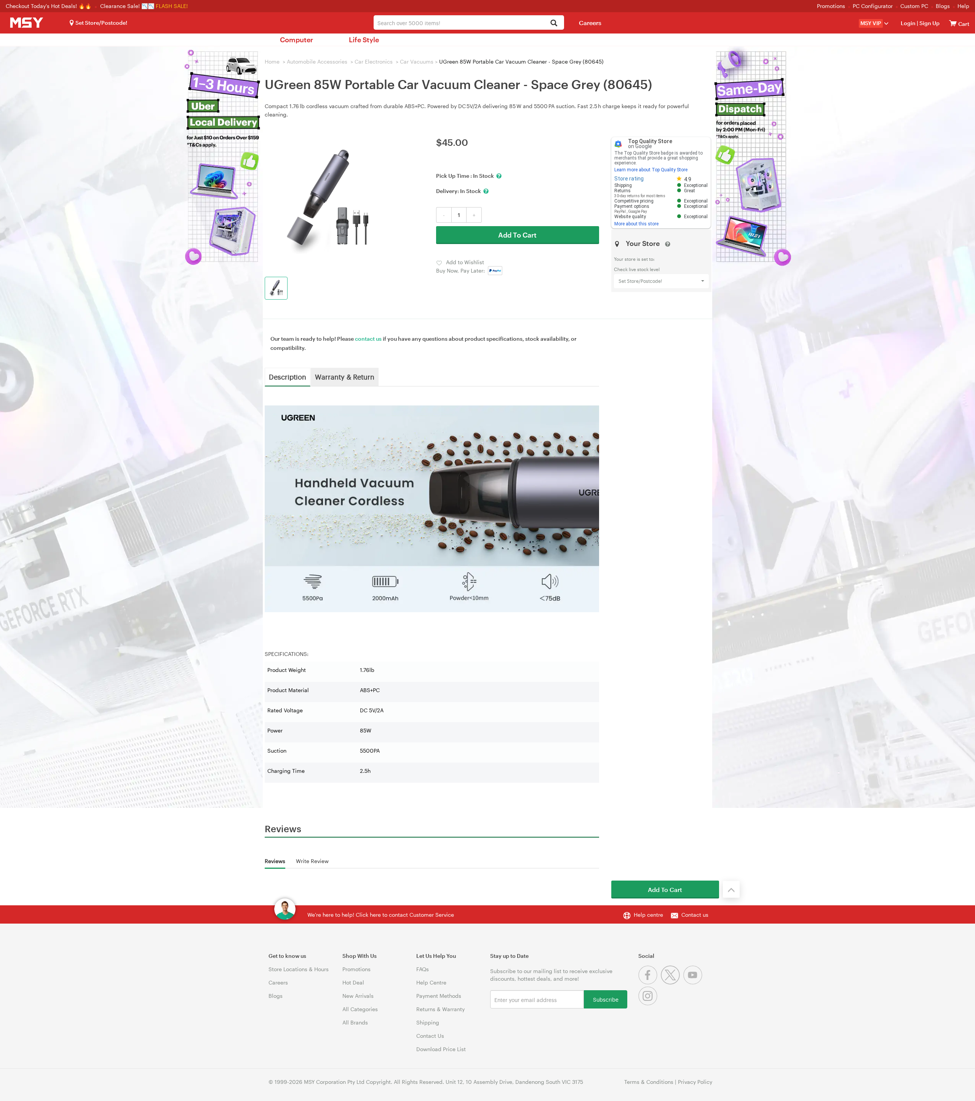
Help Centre (431, 982)
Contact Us (430, 1035)
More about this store (636, 224)
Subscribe (606, 999)
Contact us (694, 914)
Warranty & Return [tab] (344, 376)
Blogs (943, 6)
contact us (368, 338)
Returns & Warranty (440, 1009)
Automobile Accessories (317, 61)
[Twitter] (672, 982)
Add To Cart (517, 235)
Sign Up (929, 23)
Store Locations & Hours (299, 969)
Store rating (629, 179)
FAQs (422, 969)
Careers (590, 22)
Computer (296, 39)
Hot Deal (353, 982)
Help (963, 6)
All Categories (360, 1009)
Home (272, 61)
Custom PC (914, 6)
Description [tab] (287, 376)
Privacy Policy (695, 1082)
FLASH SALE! (172, 6)
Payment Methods (438, 995)
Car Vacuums (416, 61)
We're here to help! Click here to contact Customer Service (380, 914)
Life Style (364, 39)
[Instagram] (648, 1003)
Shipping (427, 1022)
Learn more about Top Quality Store (650, 169)
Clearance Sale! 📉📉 (127, 6)
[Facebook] (649, 982)
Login (908, 23)
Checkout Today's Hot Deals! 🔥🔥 (49, 6)
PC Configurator (873, 6)
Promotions (831, 6)
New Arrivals (358, 995)
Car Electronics (374, 61)
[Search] (554, 23)
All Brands (355, 1022)
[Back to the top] (731, 889)
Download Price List (441, 1049)
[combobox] (469, 22)
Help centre (648, 914)
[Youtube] (693, 982)
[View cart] (953, 23)
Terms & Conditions (648, 1082)
